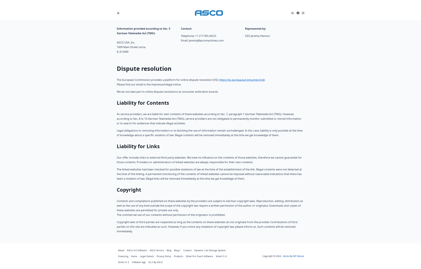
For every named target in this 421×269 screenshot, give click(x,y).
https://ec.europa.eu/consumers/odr (242, 80)
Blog (169, 250)
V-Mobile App (139, 262)
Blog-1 (177, 250)
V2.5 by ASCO (155, 262)
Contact (187, 250)
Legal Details (147, 256)
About (121, 250)
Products (178, 256)
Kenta (286, 256)
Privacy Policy (164, 256)
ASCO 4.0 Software (137, 250)
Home (134, 256)
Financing (123, 256)
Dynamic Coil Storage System (210, 250)
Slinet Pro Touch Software (199, 256)
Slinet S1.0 (221, 256)
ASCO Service (157, 250)
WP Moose (298, 256)
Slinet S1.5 (123, 262)
